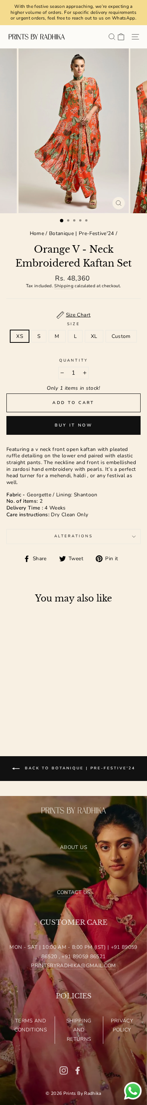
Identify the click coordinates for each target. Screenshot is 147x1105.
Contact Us (73, 892)
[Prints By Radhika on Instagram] (64, 1070)
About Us (73, 847)
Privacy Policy (122, 1025)
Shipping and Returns (79, 1030)
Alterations (73, 536)
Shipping (64, 286)
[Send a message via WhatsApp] (132, 1091)
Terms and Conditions (30, 1025)
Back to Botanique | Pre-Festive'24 (79, 768)
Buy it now (74, 425)
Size (73, 324)
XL (94, 336)
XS (19, 336)
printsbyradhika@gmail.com (73, 965)
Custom (121, 336)
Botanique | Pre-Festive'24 (81, 233)
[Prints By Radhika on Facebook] (78, 1070)
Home (37, 233)
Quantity (73, 360)
